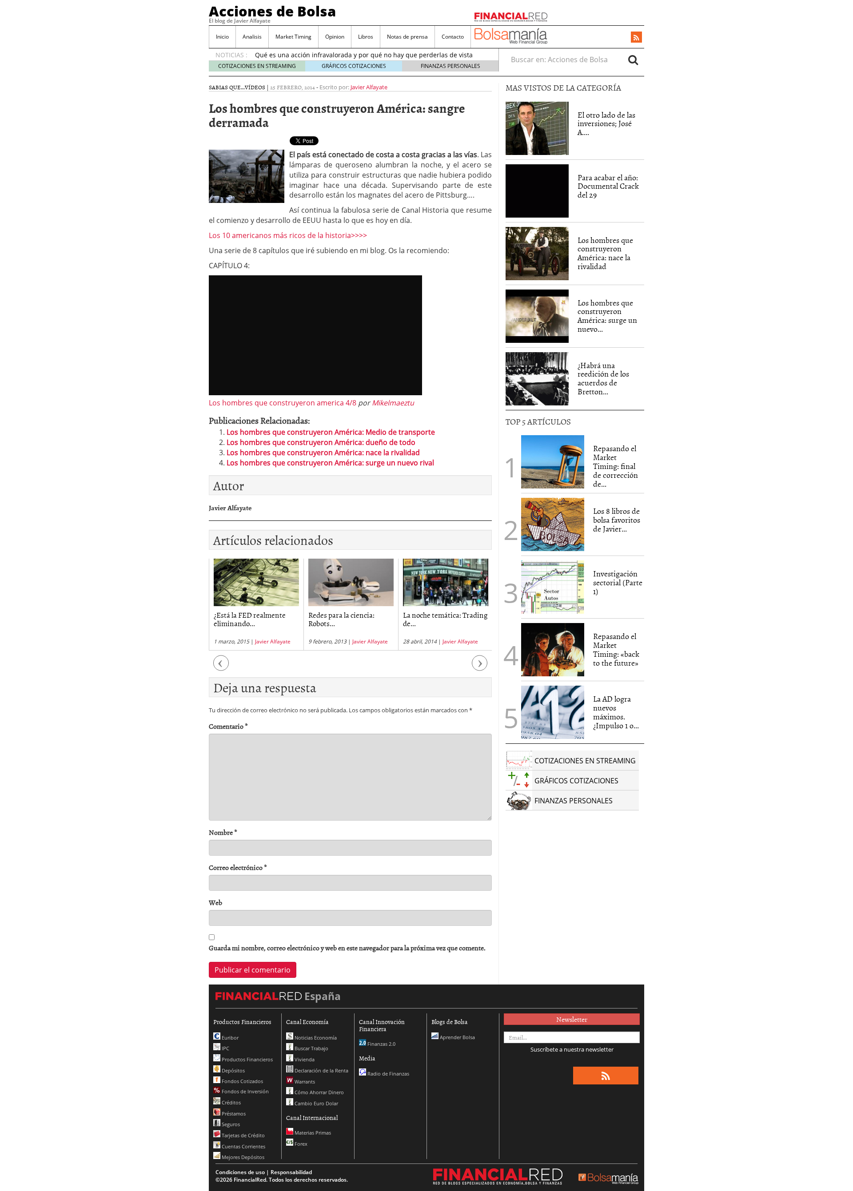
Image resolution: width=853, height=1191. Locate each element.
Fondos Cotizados (241, 1081)
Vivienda (304, 1059)
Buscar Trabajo (310, 1048)
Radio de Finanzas (387, 1073)
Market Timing (293, 36)
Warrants (304, 1081)
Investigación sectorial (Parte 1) (617, 582)
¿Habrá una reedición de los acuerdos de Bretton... (603, 378)
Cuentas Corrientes (242, 1146)
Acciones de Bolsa (272, 11)
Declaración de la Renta (320, 1070)
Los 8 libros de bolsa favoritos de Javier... (616, 520)
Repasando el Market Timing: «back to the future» (616, 649)
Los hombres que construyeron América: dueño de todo (321, 442)
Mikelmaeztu (393, 403)
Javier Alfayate (369, 87)
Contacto (453, 36)
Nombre (223, 832)
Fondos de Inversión (244, 1091)
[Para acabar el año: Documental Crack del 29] (537, 191)
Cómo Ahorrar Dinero (318, 1092)
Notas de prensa (407, 36)
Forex (300, 1143)
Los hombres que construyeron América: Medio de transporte (331, 432)
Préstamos (233, 1113)
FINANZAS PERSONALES (450, 66)
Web (215, 902)
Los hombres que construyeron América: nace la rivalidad (323, 452)
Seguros (230, 1124)
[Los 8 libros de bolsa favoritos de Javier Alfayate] (552, 524)
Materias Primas (312, 1132)
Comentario (228, 726)
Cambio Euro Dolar (315, 1103)
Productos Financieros (246, 1059)
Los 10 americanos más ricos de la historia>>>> (288, 235)
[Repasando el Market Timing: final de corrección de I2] (552, 461)
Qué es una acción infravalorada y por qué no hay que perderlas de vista (364, 55)
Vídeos (255, 87)
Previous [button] (221, 667)
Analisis (252, 36)
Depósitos (232, 1070)
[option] (256, 605)
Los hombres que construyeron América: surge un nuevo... (607, 316)
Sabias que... (227, 87)
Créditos (230, 1102)
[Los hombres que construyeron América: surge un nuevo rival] (537, 316)
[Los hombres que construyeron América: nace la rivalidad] (537, 253)
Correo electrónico (238, 867)
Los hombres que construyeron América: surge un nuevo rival (330, 463)
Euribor (229, 1037)
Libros (365, 36)
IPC (224, 1048)
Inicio (222, 36)
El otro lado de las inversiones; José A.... (606, 124)
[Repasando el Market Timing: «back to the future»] (552, 649)
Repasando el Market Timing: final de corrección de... (615, 465)
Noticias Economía (315, 1037)
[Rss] (636, 38)
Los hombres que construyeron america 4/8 (282, 403)
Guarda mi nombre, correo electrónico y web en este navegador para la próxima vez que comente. (347, 948)
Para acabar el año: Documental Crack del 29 (608, 186)
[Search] (633, 59)
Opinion (334, 36)
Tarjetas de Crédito (242, 1135)
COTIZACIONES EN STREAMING (257, 66)
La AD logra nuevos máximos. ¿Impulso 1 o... (616, 712)
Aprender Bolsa (456, 1037)
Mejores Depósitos (242, 1157)
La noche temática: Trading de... (445, 619)
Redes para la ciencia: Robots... (341, 619)
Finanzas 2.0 (380, 1043)
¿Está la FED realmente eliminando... (250, 619)
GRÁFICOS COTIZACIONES (354, 66)
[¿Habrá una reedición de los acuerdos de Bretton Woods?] (537, 378)
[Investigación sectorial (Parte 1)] (552, 587)
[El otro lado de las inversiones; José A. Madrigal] (537, 128)
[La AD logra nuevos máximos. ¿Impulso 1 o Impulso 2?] (552, 712)
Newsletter (571, 1019)
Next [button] (480, 667)
